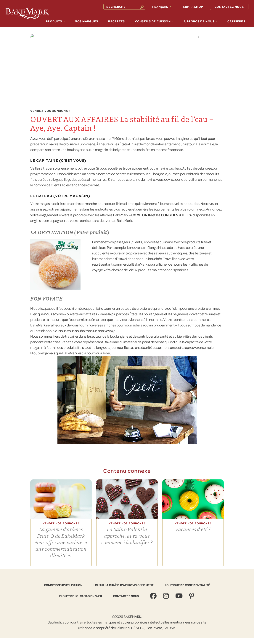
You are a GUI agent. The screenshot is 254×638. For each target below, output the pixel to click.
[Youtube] (179, 596)
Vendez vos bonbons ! (50, 111)
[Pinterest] (192, 596)
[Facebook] (153, 596)
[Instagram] (166, 596)
